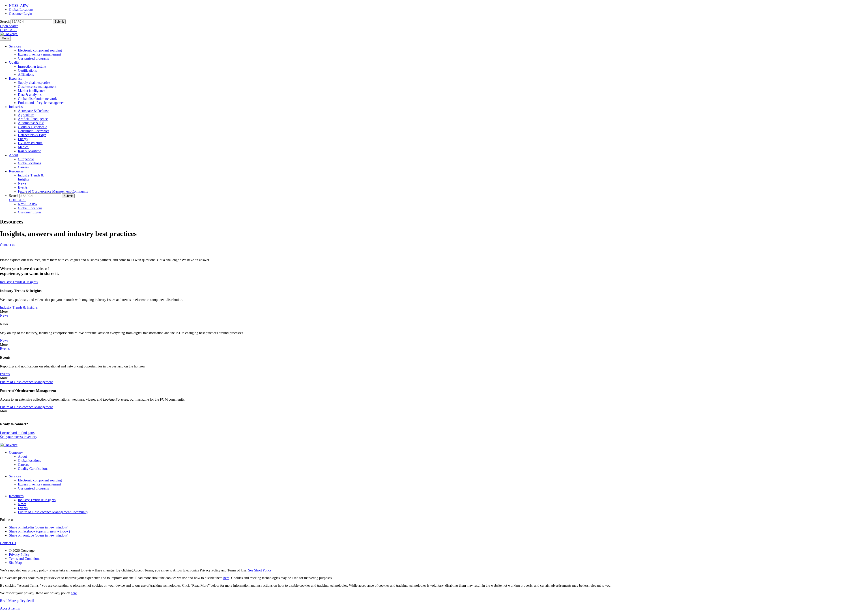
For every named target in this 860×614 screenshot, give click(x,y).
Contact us (7, 245)
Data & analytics (29, 95)
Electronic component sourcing (40, 50)
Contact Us (8, 543)
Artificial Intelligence (33, 119)
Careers (23, 167)
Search (5, 21)
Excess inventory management (39, 54)
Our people (26, 159)
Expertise (15, 78)
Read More (17, 601)
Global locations (29, 163)
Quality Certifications (33, 468)
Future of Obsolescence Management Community (53, 191)
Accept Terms (10, 608)
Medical (23, 147)
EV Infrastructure (30, 143)
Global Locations (21, 9)
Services (15, 46)
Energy (23, 139)
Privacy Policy (19, 554)
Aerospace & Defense (33, 111)
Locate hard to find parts (17, 433)
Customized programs (33, 58)
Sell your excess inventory (18, 437)
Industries (16, 107)
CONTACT (8, 30)
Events (23, 187)
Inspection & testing (32, 66)
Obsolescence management (37, 86)
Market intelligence (31, 90)
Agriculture (26, 115)
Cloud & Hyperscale (32, 127)
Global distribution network (37, 99)
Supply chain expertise (34, 82)
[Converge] (9, 34)
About (13, 155)
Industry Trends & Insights (37, 500)
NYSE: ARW (18, 5)
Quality (14, 62)
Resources (16, 171)
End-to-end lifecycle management (41, 103)
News (22, 183)
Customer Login (20, 13)
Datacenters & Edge (32, 135)
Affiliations (26, 74)
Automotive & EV (31, 123)
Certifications (27, 70)
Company (16, 452)
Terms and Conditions (24, 558)
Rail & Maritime (29, 151)
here (226, 578)
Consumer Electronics (33, 131)
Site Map (15, 563)
